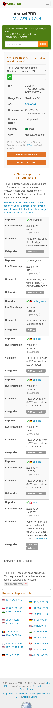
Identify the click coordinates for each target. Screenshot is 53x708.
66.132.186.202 (40, 655)
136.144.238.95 (14, 643)
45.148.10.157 (13, 623)
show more (42, 538)
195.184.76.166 (14, 599)
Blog (5, 693)
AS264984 (30, 104)
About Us (13, 693)
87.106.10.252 (13, 655)
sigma (36, 502)
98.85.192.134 (13, 619)
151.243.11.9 (39, 637)
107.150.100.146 (14, 647)
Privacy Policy (26, 689)
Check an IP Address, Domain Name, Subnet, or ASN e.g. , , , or (25, 32)
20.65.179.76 (39, 625)
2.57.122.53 (12, 631)
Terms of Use (39, 686)
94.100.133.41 (39, 619)
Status (25, 696)
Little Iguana (39, 301)
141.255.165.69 (40, 608)
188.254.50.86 (13, 635)
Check (43, 44)
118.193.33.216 (40, 643)
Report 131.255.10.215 (26, 154)
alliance (37, 338)
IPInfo (30, 144)
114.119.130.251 (41, 614)
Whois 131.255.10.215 (26, 162)
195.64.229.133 (40, 602)
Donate (33, 696)
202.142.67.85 (39, 631)
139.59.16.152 (13, 611)
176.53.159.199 (14, 608)
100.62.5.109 (39, 649)
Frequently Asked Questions (32, 693)
